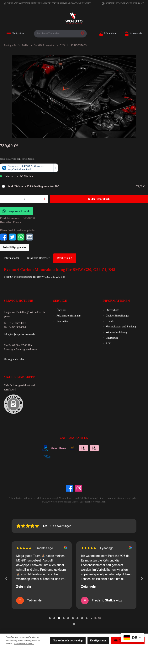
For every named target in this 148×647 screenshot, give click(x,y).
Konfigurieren (98, 640)
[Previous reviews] (6, 578)
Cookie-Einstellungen (117, 315)
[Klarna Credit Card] (79, 456)
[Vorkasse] (72, 447)
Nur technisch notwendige (68, 640)
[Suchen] (82, 33)
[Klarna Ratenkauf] (94, 447)
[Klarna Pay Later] (68, 456)
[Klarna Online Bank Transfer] (83, 447)
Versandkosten (66, 498)
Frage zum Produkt (19, 211)
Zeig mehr (23, 586)
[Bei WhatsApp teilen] (21, 236)
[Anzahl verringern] (4, 199)
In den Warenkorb (99, 198)
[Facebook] (69, 488)
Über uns (61, 309)
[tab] (64, 258)
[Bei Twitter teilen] (12, 236)
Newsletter (62, 321)
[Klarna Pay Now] (58, 456)
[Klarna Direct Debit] (89, 456)
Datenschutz (112, 309)
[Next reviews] (141, 578)
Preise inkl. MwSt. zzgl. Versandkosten (17, 159)
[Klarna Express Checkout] (53, 447)
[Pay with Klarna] (62, 447)
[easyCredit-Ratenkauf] (47, 456)
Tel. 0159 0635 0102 (15, 323)
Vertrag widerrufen (14, 359)
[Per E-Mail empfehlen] (29, 236)
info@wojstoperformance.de (19, 334)
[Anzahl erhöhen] (44, 199)
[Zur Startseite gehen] (74, 18)
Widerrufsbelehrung (116, 332)
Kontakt (110, 321)
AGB (108, 343)
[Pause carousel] (74, 624)
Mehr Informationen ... (24, 643)
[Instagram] (78, 488)
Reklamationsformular (68, 315)
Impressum (112, 337)
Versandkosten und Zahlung (121, 326)
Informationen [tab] (11, 257)
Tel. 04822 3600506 (15, 327)
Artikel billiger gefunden (15, 247)
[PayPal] (45, 447)
